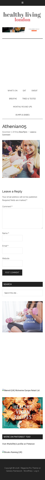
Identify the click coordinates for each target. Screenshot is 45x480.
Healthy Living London (22, 16)
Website (5, 258)
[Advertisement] (22, 62)
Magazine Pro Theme (29, 468)
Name (5, 233)
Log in (36, 471)
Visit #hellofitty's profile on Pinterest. (18, 444)
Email (5, 246)
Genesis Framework (14, 471)
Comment (7, 206)
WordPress (28, 471)
